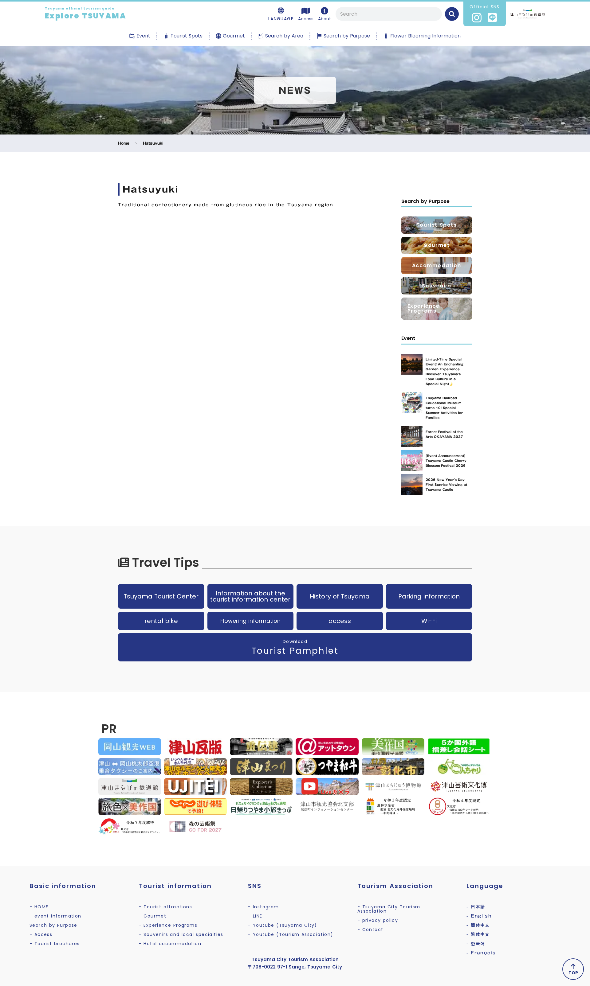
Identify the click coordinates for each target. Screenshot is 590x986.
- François (481, 953)
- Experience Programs (168, 925)
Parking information (429, 596)
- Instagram (263, 907)
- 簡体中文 (478, 925)
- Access (41, 934)
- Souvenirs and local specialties (181, 934)
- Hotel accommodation (170, 944)
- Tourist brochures (55, 944)
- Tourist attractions (165, 907)
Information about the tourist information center (250, 596)
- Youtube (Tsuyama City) (282, 925)
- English (479, 916)
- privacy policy (377, 920)
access (339, 621)
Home (123, 143)
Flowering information (250, 621)
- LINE (255, 916)
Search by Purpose (53, 925)
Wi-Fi (429, 621)
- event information (55, 916)
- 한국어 (475, 944)
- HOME (39, 907)
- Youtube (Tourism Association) (290, 934)
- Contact (370, 929)
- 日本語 (475, 907)
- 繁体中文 (478, 934)
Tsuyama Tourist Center (161, 596)
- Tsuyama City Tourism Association (388, 909)
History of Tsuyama (340, 596)
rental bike (161, 621)
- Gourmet (153, 916)
